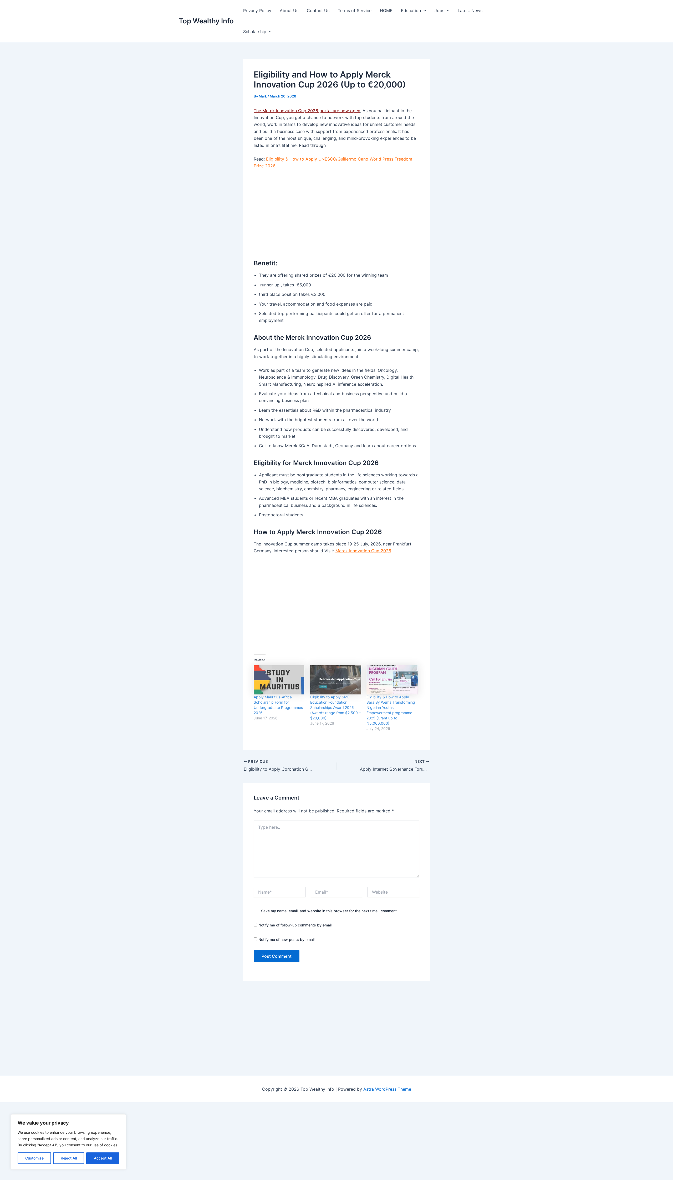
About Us (289, 10)
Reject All (69, 1158)
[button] (423, 10)
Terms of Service (354, 10)
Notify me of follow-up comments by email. (295, 925)
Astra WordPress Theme (387, 1089)
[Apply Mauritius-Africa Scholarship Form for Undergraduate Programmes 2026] (279, 679)
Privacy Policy (257, 10)
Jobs (439, 10)
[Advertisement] (336, 213)
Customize (34, 1158)
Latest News (470, 10)
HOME (386, 10)
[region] (68, 1141)
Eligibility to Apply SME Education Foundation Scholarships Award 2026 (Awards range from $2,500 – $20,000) (335, 707)
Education (411, 10)
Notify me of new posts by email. (286, 939)
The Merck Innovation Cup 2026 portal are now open (307, 110)
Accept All (103, 1158)
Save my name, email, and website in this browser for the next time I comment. (329, 911)
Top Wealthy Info (206, 21)
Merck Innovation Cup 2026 (363, 550)
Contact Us (318, 10)
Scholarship (254, 31)
